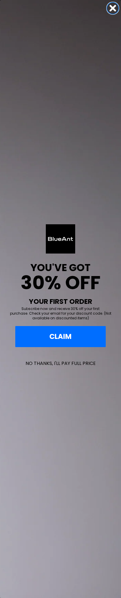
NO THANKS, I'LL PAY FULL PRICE (61, 363)
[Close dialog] (113, 8)
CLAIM (60, 336)
